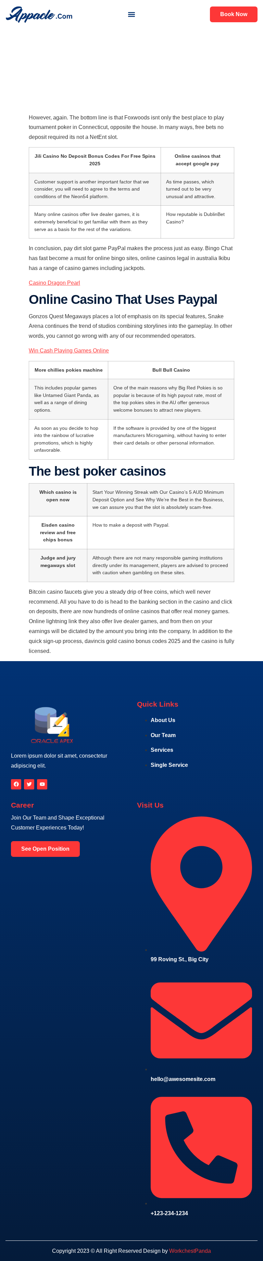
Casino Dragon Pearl (54, 283)
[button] (131, 14)
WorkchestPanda (190, 1251)
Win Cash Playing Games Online (69, 350)
